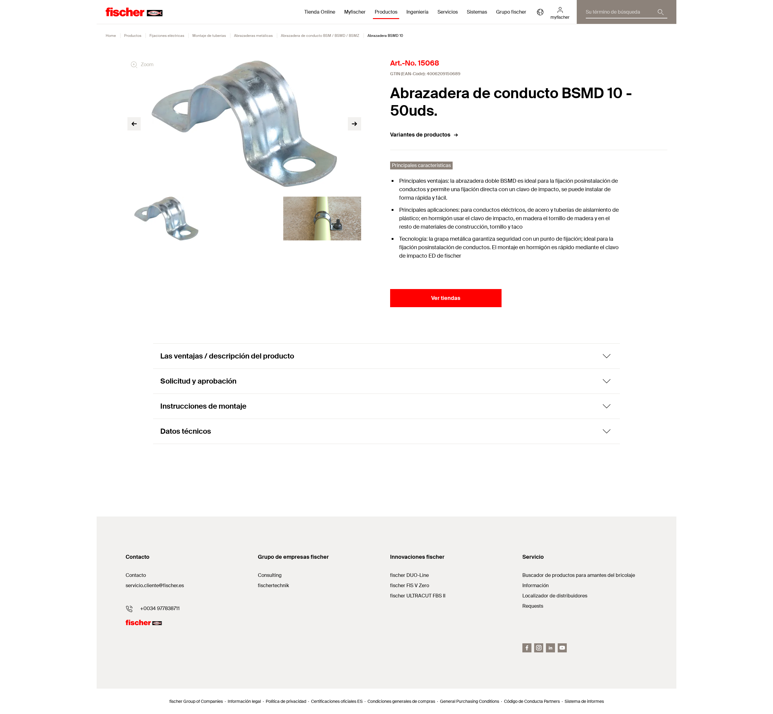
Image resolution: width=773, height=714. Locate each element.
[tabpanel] (166, 218)
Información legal (244, 701)
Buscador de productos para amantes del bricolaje (578, 575)
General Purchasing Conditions (469, 701)
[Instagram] (538, 647)
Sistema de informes (584, 701)
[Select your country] (540, 12)
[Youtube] (562, 647)
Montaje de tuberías (209, 35)
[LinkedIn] (550, 647)
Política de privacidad (286, 701)
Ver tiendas (445, 298)
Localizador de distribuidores (554, 596)
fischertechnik (273, 585)
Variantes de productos (420, 134)
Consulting (270, 575)
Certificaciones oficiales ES (337, 701)
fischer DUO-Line (409, 575)
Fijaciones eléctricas (166, 35)
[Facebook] (526, 647)
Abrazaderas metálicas (253, 35)
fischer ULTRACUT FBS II (417, 596)
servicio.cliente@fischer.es (155, 585)
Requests (532, 606)
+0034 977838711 (160, 608)
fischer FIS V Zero (409, 585)
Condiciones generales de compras (401, 701)
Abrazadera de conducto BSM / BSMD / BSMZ (320, 35)
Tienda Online (319, 12)
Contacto (136, 575)
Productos (132, 35)
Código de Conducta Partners (532, 701)
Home (111, 35)
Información (535, 585)
